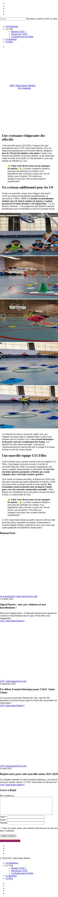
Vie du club (32, 596)
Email (3, 820)
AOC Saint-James (29, 65)
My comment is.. (7, 795)
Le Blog (9, 878)
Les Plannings (12, 863)
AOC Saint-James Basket (22, 85)
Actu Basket (5, 596)
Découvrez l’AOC (19, 870)
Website (3, 823)
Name (3, 817)
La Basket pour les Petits (22, 873)
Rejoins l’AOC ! (18, 868)
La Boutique (11, 876)
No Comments (24, 88)
